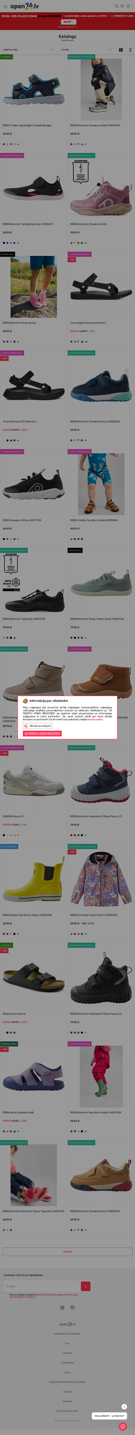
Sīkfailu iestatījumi (40, 726)
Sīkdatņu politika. (95, 719)
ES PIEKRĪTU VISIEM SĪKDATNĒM (42, 733)
